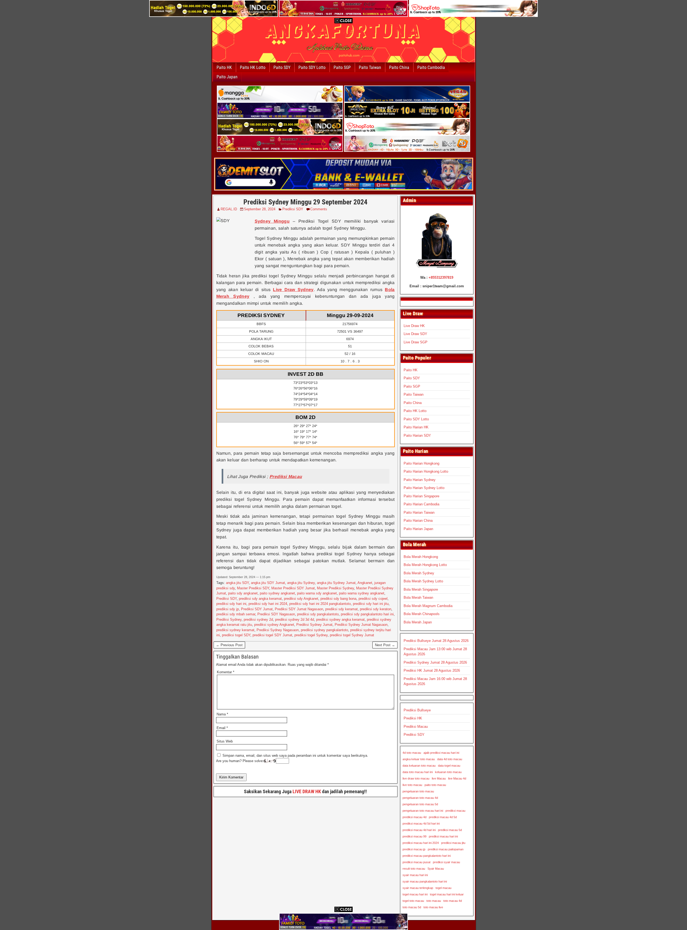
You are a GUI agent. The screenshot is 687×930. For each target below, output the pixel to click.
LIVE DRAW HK (307, 791)
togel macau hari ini (415, 894)
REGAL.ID (229, 209)
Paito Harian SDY (417, 435)
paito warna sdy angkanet (317, 593)
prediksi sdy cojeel (373, 599)
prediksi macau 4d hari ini (419, 830)
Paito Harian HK (416, 427)
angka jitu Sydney (301, 583)
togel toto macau (413, 900)
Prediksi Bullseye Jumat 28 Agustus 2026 (436, 641)
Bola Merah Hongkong (421, 557)
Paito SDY (281, 67)
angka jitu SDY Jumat (268, 583)
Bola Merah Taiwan (418, 598)
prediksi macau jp (414, 849)
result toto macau (414, 868)
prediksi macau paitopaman (445, 849)
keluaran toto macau (448, 772)
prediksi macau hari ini (443, 836)
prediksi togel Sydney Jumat (352, 635)
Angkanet (364, 583)
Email (222, 728)
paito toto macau (435, 784)
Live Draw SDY (415, 334)
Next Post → (385, 645)
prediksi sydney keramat (235, 630)
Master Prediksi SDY (253, 588)
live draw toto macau (416, 778)
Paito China (399, 67)
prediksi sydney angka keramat (340, 619)
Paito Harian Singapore (421, 496)
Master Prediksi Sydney (335, 588)
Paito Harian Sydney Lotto (424, 488)
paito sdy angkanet (243, 593)
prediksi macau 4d (414, 817)
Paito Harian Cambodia (421, 504)
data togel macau (449, 765)
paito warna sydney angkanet (361, 593)
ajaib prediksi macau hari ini (441, 752)
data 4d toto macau (449, 759)
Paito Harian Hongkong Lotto (426, 471)
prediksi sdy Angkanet (301, 599)
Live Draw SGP (415, 342)
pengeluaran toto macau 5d (420, 804)
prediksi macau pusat (416, 862)
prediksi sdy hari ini (231, 604)
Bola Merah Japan (418, 622)
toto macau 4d (452, 900)
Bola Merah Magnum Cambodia (428, 606)
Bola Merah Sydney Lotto (423, 581)
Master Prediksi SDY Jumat (293, 588)
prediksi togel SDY (236, 635)
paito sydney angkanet (277, 593)
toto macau (433, 900)
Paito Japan (227, 76)
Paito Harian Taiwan (419, 512)
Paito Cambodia (431, 67)
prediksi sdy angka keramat (260, 599)
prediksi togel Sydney (311, 635)
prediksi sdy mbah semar (235, 614)
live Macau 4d (457, 778)
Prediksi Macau (416, 727)
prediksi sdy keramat (341, 609)
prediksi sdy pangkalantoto (318, 614)
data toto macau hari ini (418, 772)
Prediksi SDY (292, 209)
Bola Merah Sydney (419, 573)
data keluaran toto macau (419, 765)
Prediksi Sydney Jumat (314, 625)
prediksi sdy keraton (375, 609)
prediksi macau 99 (414, 836)
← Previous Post (229, 645)
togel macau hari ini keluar (447, 894)
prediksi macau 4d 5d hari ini (421, 823)
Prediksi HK (413, 718)
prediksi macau (455, 810)
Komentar (225, 672)
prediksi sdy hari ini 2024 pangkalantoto (320, 604)
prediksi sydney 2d (258, 619)
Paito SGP (342, 67)
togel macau (443, 887)
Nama (222, 714)
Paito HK (224, 67)
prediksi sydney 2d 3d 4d (294, 619)
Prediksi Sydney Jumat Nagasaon (361, 625)
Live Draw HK (414, 326)
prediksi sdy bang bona (338, 599)
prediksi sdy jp (227, 609)
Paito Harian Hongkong (421, 463)
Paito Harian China (418, 521)
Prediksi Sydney (229, 619)
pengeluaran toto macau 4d (420, 797)
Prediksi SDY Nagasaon (276, 614)
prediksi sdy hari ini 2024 (268, 604)
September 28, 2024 (259, 209)
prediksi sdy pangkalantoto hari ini (367, 614)
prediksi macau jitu (453, 842)
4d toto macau (412, 752)
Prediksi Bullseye (417, 710)
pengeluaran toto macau (418, 791)
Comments (318, 209)
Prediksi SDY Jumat (257, 609)
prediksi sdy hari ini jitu (371, 604)
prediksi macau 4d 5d (443, 817)
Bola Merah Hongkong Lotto (425, 565)
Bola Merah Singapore (421, 589)
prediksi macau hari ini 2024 (421, 842)
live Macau (439, 778)
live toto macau (412, 784)
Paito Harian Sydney (420, 480)
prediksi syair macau (446, 862)
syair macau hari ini (415, 875)
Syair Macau (435, 868)
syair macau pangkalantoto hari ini (425, 881)
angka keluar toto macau (419, 759)
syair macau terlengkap (418, 887)
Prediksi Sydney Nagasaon (278, 630)
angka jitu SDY (237, 583)
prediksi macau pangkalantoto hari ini (427, 855)
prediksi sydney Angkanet (274, 625)
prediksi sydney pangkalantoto (324, 630)
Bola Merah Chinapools (422, 614)
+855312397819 (441, 277)
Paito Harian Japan (418, 529)
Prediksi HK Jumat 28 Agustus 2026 (432, 670)
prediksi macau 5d (450, 830)
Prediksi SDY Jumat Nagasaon (299, 609)
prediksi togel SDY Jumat (272, 635)
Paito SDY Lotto (312, 67)
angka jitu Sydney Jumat (336, 583)
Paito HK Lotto (252, 67)
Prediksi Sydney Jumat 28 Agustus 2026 (435, 662)
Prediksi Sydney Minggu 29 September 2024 (305, 202)
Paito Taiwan (370, 67)
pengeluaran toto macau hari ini (423, 810)
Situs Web (225, 741)
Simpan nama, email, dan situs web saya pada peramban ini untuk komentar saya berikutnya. (295, 755)
